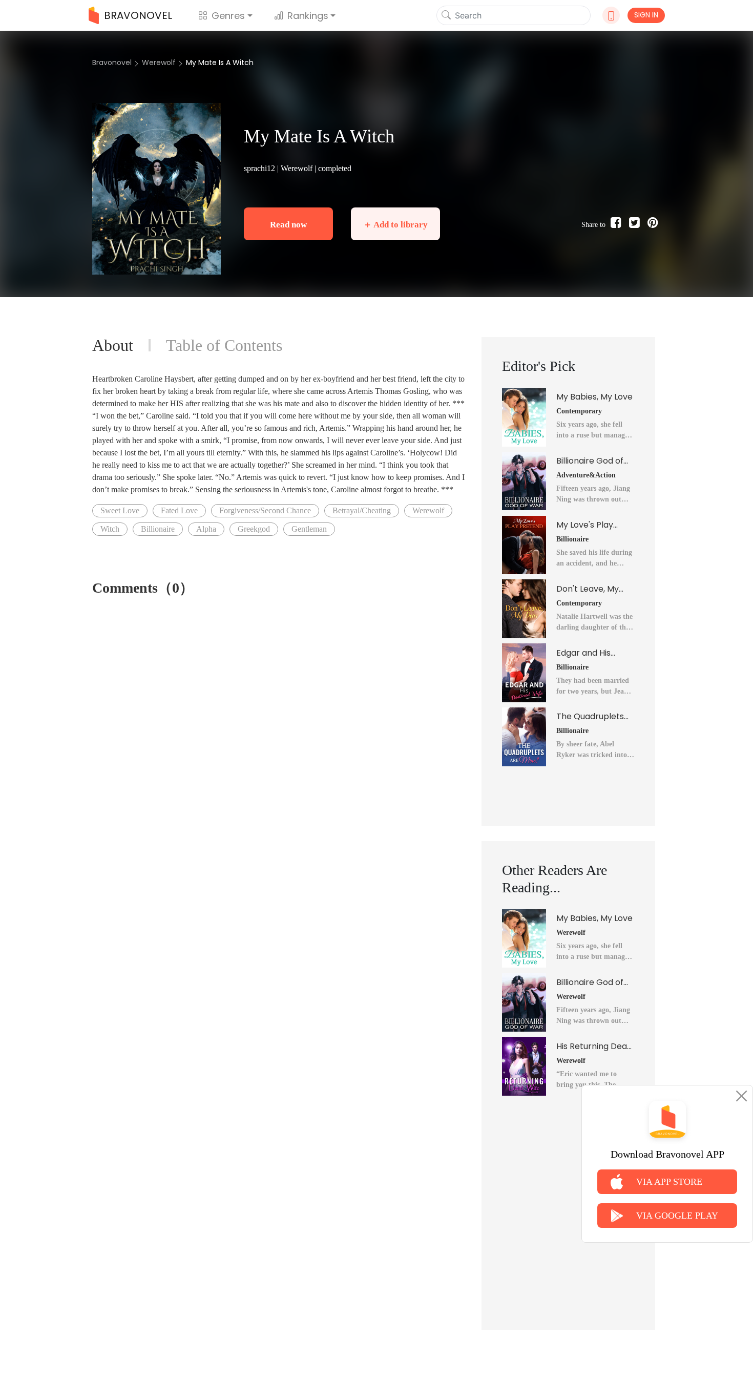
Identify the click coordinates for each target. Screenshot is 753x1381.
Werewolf (159, 62)
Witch (109, 529)
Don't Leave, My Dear (587, 589)
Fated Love (179, 510)
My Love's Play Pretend (584, 525)
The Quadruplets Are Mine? (590, 716)
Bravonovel (112, 62)
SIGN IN (646, 15)
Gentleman (309, 529)
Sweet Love (119, 510)
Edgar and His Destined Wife (584, 653)
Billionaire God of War (589, 461)
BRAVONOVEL (138, 15)
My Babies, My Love (594, 397)
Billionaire (158, 529)
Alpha (206, 529)
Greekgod (254, 529)
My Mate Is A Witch (220, 62)
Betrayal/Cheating (361, 510)
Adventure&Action (586, 475)
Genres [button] (228, 15)
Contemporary (579, 411)
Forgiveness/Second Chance (265, 510)
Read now (288, 224)
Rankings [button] (307, 15)
